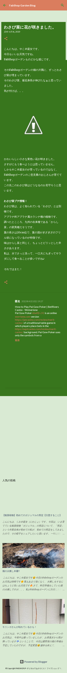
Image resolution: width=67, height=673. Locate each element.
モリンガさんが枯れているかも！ (19, 627)
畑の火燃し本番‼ (11, 571)
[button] (6, 39)
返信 (17, 340)
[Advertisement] (33, 434)
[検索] (62, 5)
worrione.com (22, 316)
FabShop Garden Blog (22, 5)
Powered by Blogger (35, 661)
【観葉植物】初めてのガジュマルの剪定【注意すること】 (32, 515)
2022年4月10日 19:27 (32, 301)
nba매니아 (38, 312)
